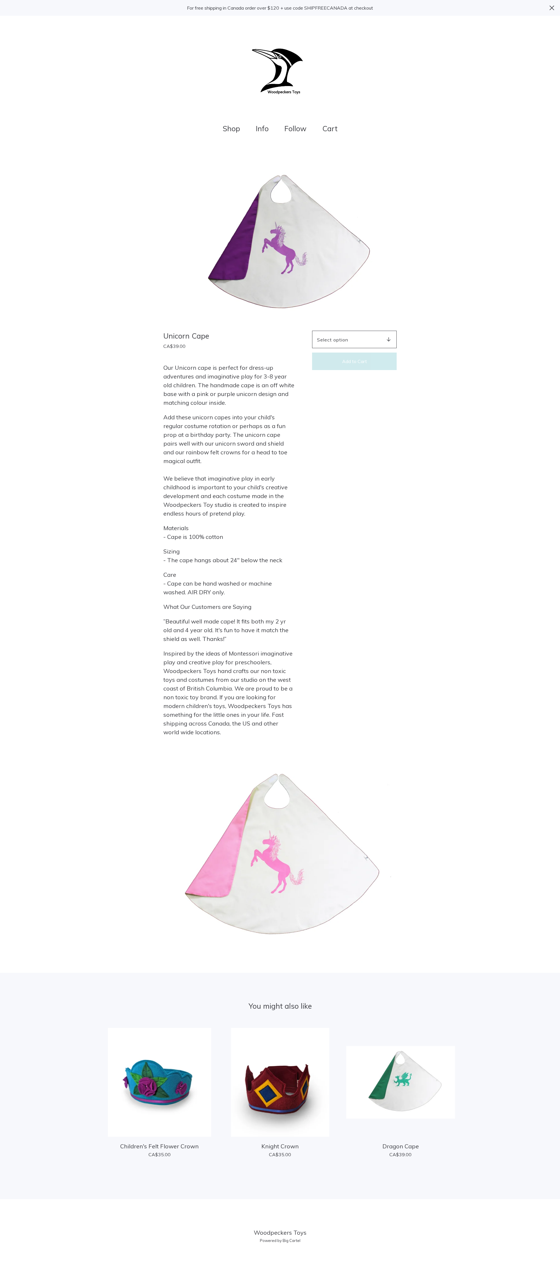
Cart (331, 128)
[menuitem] (231, 128)
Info (262, 128)
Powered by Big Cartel (280, 1240)
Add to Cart (354, 361)
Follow (295, 128)
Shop (231, 128)
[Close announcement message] (551, 7)
